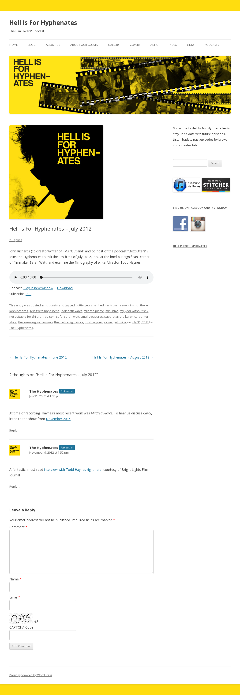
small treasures (92, 316)
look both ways (71, 311)
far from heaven (117, 305)
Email (14, 597)
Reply (13, 430)
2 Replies (15, 240)
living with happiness (44, 311)
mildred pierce (94, 311)
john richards (18, 311)
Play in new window (38, 288)
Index (173, 45)
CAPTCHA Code (21, 627)
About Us (53, 45)
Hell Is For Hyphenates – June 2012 (38, 357)
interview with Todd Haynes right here (72, 469)
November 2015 (58, 419)
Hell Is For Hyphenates (43, 22)
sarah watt (71, 316)
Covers (135, 45)
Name (15, 579)
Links (190, 45)
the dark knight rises (68, 322)
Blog (32, 45)
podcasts (51, 305)
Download (65, 288)
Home (13, 45)
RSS (28, 294)
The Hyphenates (21, 328)
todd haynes (94, 322)
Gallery (114, 45)
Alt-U (154, 45)
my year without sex (134, 311)
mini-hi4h (111, 311)
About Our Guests (84, 45)
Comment (18, 527)
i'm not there (139, 305)
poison (50, 316)
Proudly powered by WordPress (30, 675)
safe (59, 316)
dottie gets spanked (89, 305)
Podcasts (212, 45)
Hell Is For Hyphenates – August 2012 (123, 357)
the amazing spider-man (35, 322)
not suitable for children (26, 316)
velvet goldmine (115, 322)
